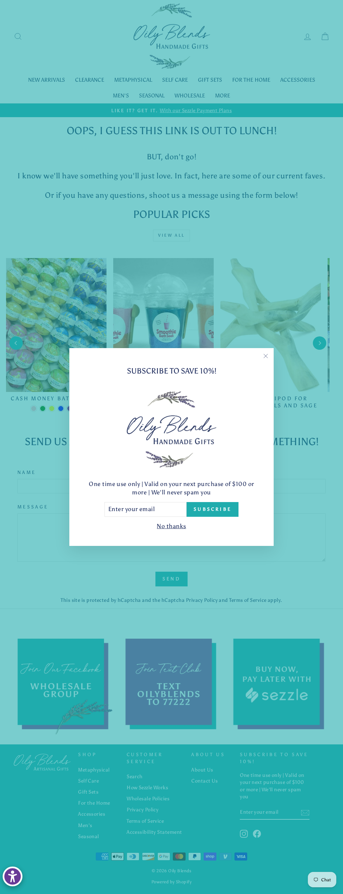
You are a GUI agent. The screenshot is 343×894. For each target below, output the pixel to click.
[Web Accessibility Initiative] (12, 876)
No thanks (171, 526)
